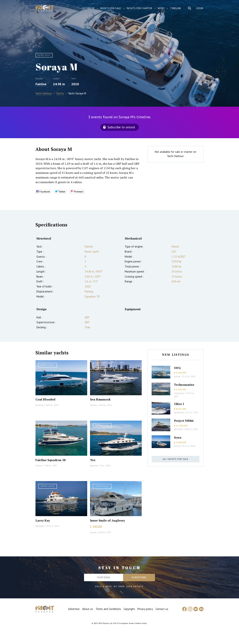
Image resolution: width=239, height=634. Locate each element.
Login (199, 8)
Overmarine (179, 393)
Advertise (74, 609)
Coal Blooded (45, 399)
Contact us (162, 609)
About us (87, 609)
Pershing (39, 405)
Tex (92, 460)
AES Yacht (178, 429)
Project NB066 (183, 420)
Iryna (177, 437)
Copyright (129, 609)
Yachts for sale (110, 8)
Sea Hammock (100, 399)
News (161, 8)
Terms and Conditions (108, 609)
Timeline (175, 8)
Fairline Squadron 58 (50, 460)
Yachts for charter (139, 8)
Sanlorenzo (179, 412)
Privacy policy (145, 609)
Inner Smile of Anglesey (107, 520)
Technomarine (184, 384)
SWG (177, 368)
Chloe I (179, 404)
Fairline (40, 84)
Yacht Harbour (44, 9)
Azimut (93, 532)
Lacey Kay (42, 520)
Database (88, 8)
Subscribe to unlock (121, 127)
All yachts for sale (175, 459)
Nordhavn (39, 526)
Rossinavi (94, 465)
